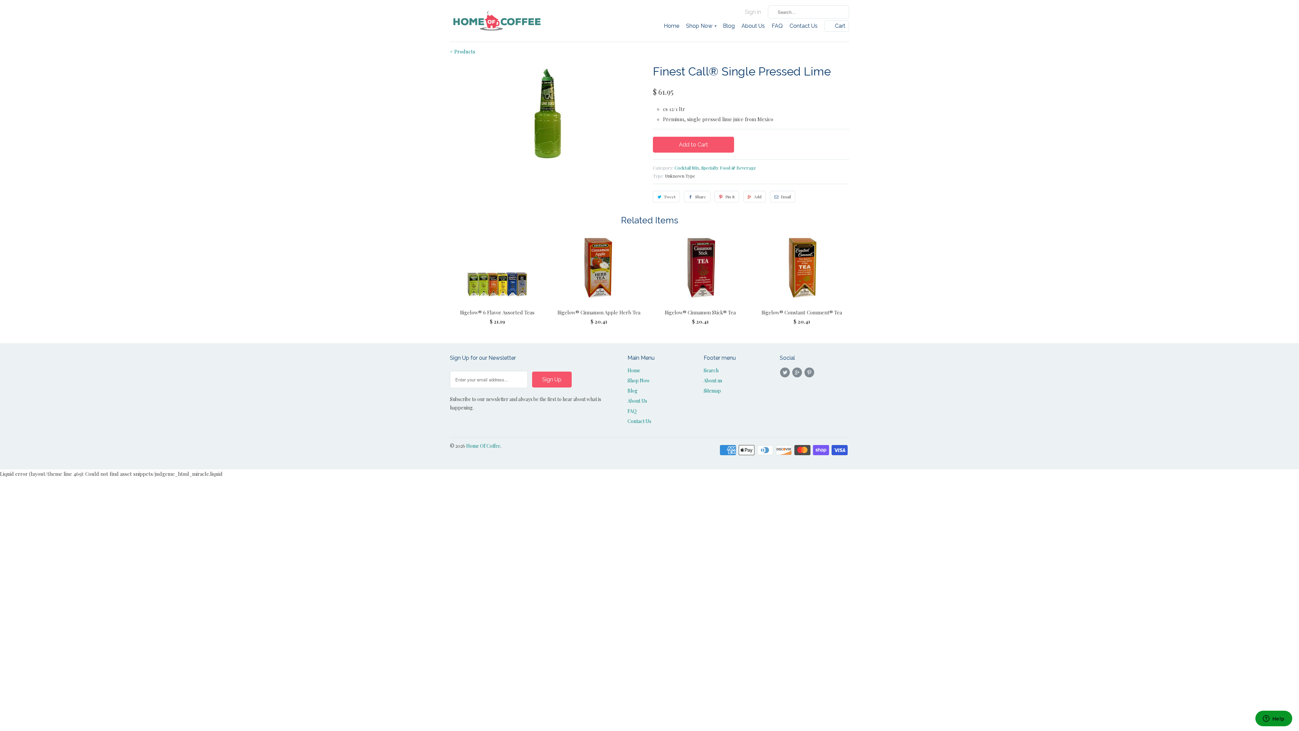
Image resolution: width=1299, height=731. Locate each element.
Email (786, 196)
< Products (462, 51)
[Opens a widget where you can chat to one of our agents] (1273, 719)
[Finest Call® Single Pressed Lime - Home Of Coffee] (548, 113)
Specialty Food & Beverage (728, 168)
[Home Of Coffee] (497, 21)
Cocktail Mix (687, 168)
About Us (753, 26)
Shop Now (701, 26)
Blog (729, 26)
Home (671, 26)
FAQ (777, 26)
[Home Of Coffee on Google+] (798, 373)
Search (711, 370)
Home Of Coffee (483, 446)
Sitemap (712, 390)
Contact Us (804, 26)
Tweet (670, 196)
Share (700, 196)
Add (757, 196)
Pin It (730, 196)
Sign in (753, 12)
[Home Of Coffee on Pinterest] (810, 373)
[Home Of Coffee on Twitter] (786, 373)
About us (713, 380)
